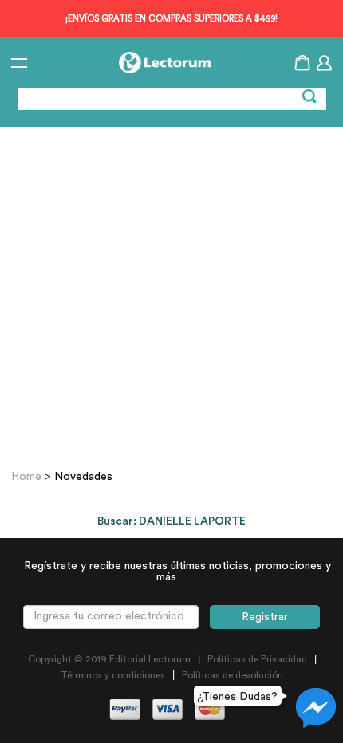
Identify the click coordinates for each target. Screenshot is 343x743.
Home (28, 476)
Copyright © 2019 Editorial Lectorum (109, 659)
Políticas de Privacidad (257, 659)
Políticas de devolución (232, 675)
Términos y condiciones (113, 675)
